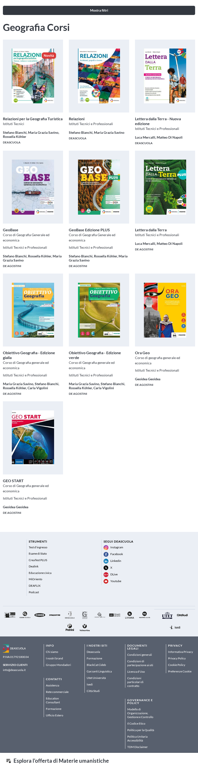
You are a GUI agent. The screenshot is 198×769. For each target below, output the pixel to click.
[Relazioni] (99, 76)
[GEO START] (33, 437)
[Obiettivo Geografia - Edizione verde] (99, 310)
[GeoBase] (33, 187)
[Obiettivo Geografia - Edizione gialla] (33, 310)
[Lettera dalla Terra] (165, 187)
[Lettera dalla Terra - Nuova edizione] (165, 76)
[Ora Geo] (165, 310)
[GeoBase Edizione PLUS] (99, 187)
